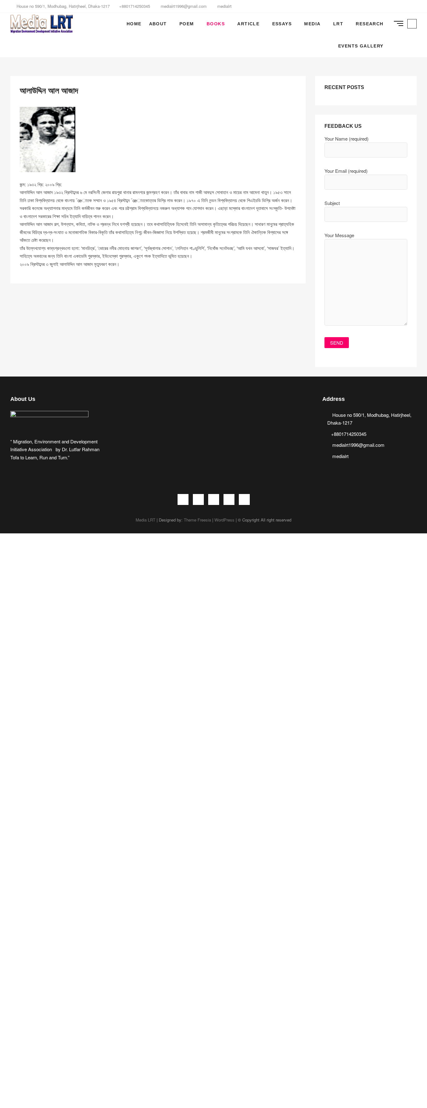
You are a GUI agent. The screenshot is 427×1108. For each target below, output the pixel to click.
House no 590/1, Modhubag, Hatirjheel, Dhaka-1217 (62, 6)
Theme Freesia (197, 520)
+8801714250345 (134, 6)
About (158, 23)
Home (134, 23)
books (216, 23)
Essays (282, 23)
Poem (186, 23)
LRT (338, 23)
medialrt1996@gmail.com (183, 6)
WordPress (224, 520)
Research (369, 23)
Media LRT (145, 520)
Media (312, 23)
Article (248, 23)
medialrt (224, 6)
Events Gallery (361, 45)
